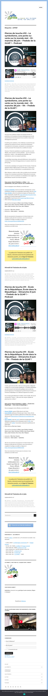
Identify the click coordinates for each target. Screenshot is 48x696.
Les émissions (8, 674)
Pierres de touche (23, 83)
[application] (20, 622)
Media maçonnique (16, 88)
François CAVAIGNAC (10, 189)
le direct (10, 537)
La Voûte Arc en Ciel (21, 547)
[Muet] (32, 629)
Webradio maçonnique (24, 280)
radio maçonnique (11, 90)
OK (24, 694)
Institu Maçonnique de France (28, 87)
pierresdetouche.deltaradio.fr (20, 259)
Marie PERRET (16, 342)
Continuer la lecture (9, 80)
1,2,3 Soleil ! (17, 554)
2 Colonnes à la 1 (18, 551)
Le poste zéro (17, 552)
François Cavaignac (16, 86)
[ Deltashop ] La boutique (8, 670)
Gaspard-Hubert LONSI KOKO (25, 86)
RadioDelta (17, 90)
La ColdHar (17, 546)
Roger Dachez (22, 90)
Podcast (28, 83)
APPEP (17, 85)
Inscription (7, 655)
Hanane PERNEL (8, 411)
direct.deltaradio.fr (13, 245)
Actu (18, 83)
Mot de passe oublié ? (10, 656)
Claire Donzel (28, 85)
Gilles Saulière (23, 276)
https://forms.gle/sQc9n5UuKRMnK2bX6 (14, 221)
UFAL (16, 345)
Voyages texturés (26, 546)
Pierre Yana (28, 88)
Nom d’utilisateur (10, 641)
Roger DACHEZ (8, 193)
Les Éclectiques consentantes (20, 542)
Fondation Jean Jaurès (23, 340)
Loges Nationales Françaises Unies (28, 194)
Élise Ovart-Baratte (16, 199)
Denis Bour (33, 85)
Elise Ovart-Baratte (8, 86)
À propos (7, 682)
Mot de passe (9, 645)
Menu (40, 7)
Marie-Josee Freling (8, 88)
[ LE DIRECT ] (8, 667)
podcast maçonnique (26, 343)
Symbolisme (28, 90)
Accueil (6, 664)
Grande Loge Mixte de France (16, 87)
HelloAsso (23, 601)
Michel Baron (23, 88)
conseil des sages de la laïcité (23, 501)
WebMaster (8, 83)
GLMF (9, 87)
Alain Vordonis (12, 85)
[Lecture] (6, 629)
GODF (35, 191)
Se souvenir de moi (12, 649)
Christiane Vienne (21, 85)
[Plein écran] (34, 629)
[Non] (46, 692)
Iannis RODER (11, 342)
